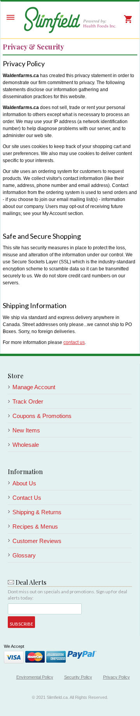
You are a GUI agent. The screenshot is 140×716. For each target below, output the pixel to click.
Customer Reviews (36, 541)
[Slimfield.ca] (70, 19)
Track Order (27, 401)
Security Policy (78, 677)
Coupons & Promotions (42, 416)
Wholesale (25, 444)
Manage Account (33, 387)
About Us (24, 483)
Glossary (24, 555)
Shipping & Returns (36, 512)
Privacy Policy (116, 677)
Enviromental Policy (34, 677)
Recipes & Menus (35, 526)
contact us (74, 342)
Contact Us (26, 497)
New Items (26, 430)
